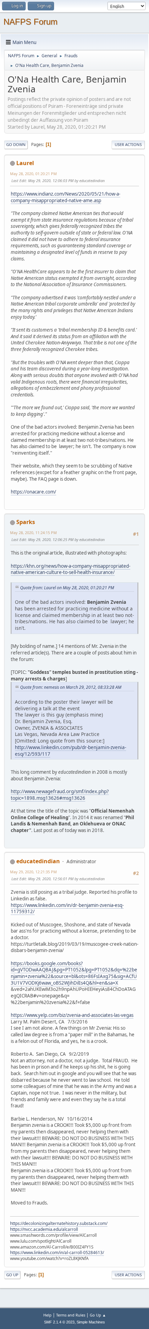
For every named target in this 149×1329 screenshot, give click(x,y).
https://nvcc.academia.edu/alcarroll (44, 1229)
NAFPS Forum (30, 21)
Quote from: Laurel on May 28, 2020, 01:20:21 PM (67, 588)
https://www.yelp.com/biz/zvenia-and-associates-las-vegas (72, 1015)
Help (47, 1315)
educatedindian (38, 861)
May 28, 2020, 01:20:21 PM (33, 173)
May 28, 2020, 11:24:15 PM (33, 532)
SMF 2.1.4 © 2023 (59, 1322)
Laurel (25, 163)
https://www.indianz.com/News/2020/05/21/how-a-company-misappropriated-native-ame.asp (65, 197)
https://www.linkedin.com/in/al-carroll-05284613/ (57, 1252)
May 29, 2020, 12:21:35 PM (33, 871)
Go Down (16, 144)
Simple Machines (91, 1322)
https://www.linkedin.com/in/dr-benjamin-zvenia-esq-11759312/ (67, 908)
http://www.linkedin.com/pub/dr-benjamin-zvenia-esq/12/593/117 (70, 750)
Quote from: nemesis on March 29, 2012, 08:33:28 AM (70, 687)
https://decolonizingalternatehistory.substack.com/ (58, 1223)
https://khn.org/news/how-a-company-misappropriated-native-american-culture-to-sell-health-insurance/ (70, 569)
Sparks (25, 522)
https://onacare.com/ (33, 492)
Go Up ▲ (98, 1315)
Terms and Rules (70, 1315)
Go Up (12, 1274)
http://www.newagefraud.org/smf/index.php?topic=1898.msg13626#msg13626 (60, 794)
